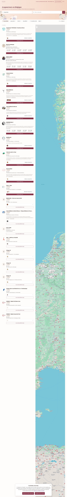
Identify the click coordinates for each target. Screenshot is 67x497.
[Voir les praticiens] (20, 204)
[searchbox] (17, 12)
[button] (51, 276)
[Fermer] (50, 485)
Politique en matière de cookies (39, 490)
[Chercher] (63, 12)
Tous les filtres (6, 21)
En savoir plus (15, 35)
